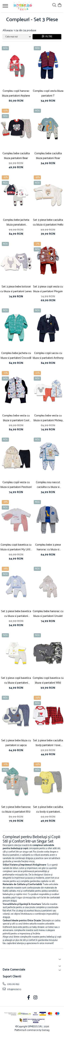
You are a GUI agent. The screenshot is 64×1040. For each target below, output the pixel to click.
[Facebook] (29, 998)
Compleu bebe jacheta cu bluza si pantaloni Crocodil (16, 355)
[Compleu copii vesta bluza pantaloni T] (48, 66)
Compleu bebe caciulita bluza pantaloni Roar (48, 156)
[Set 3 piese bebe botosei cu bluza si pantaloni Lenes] (16, 261)
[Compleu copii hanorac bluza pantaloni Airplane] (16, 66)
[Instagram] (35, 998)
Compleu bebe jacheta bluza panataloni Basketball (16, 222)
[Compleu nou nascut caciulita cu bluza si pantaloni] (48, 457)
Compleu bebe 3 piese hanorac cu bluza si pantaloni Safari (48, 547)
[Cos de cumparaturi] (59, 5)
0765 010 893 (13, 984)
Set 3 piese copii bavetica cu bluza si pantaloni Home (16, 680)
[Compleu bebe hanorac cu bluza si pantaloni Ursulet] (48, 586)
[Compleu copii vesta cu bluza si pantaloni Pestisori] (16, 457)
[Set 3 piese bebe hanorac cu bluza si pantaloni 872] (16, 782)
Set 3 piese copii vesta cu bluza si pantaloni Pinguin (48, 289)
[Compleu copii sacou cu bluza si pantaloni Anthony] (48, 328)
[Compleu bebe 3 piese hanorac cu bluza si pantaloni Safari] (48, 520)
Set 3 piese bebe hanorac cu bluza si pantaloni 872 (16, 809)
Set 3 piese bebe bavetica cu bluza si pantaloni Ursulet (16, 613)
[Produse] (6, 7)
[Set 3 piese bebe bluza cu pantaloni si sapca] (16, 715)
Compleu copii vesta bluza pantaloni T (48, 93)
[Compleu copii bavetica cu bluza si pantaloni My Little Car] (16, 520)
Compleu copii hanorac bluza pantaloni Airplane (16, 93)
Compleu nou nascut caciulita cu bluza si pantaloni (48, 484)
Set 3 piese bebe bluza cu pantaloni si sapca (16, 743)
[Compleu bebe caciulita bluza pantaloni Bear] (16, 128)
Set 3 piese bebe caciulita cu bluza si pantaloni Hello (48, 222)
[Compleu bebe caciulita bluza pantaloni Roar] (48, 128)
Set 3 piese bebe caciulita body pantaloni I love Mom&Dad (48, 743)
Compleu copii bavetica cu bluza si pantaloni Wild (48, 680)
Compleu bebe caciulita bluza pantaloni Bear (16, 156)
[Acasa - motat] (23, 6)
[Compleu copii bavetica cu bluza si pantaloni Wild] (48, 653)
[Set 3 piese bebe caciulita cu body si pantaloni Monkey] (48, 782)
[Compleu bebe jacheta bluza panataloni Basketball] (16, 195)
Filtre (48, 37)
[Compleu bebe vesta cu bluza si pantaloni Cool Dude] (16, 391)
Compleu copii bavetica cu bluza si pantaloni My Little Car (16, 547)
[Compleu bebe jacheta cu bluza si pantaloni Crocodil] (16, 328)
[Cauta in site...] (54, 5)
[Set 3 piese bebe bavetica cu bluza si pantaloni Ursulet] (16, 586)
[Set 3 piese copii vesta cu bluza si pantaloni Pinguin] (48, 261)
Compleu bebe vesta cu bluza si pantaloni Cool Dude (16, 418)
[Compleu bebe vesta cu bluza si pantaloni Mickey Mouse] (48, 391)
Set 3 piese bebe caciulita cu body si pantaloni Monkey (48, 809)
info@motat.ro (14, 989)
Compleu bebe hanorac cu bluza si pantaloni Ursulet (48, 613)
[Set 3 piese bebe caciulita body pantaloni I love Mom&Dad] (48, 715)
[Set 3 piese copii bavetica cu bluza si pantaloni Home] (16, 653)
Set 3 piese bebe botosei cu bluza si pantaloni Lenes (16, 289)
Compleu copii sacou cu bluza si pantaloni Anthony (48, 355)
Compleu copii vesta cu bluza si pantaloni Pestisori (16, 484)
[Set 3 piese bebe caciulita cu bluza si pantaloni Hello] (48, 195)
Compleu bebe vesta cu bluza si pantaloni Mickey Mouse (48, 418)
